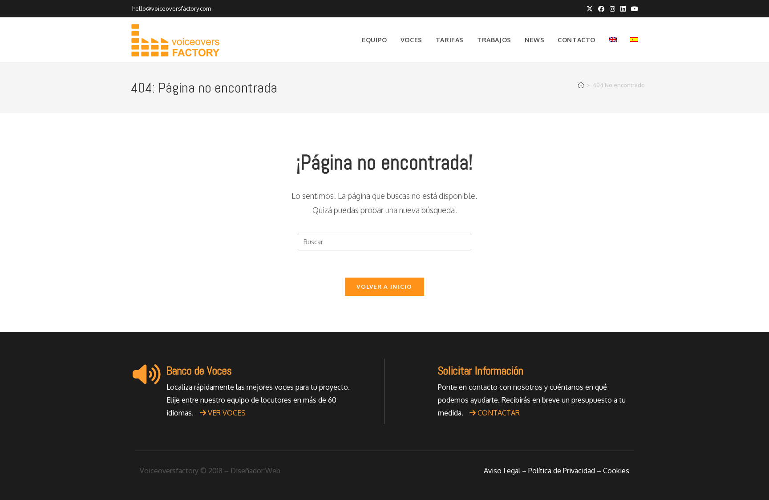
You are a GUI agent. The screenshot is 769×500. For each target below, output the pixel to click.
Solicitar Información (480, 371)
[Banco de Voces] (146, 374)
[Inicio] (581, 85)
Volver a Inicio (384, 286)
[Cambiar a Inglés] (612, 40)
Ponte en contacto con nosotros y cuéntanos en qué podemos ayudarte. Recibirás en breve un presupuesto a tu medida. (532, 400)
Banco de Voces (199, 371)
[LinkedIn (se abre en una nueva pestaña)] (623, 8)
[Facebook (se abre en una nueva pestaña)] (601, 8)
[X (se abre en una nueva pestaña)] (589, 8)
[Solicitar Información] (418, 374)
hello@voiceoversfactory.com (171, 8)
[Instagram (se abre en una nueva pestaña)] (612, 8)
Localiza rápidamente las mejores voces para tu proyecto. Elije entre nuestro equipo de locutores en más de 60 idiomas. (258, 400)
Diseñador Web (255, 470)
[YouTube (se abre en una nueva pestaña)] (633, 8)
